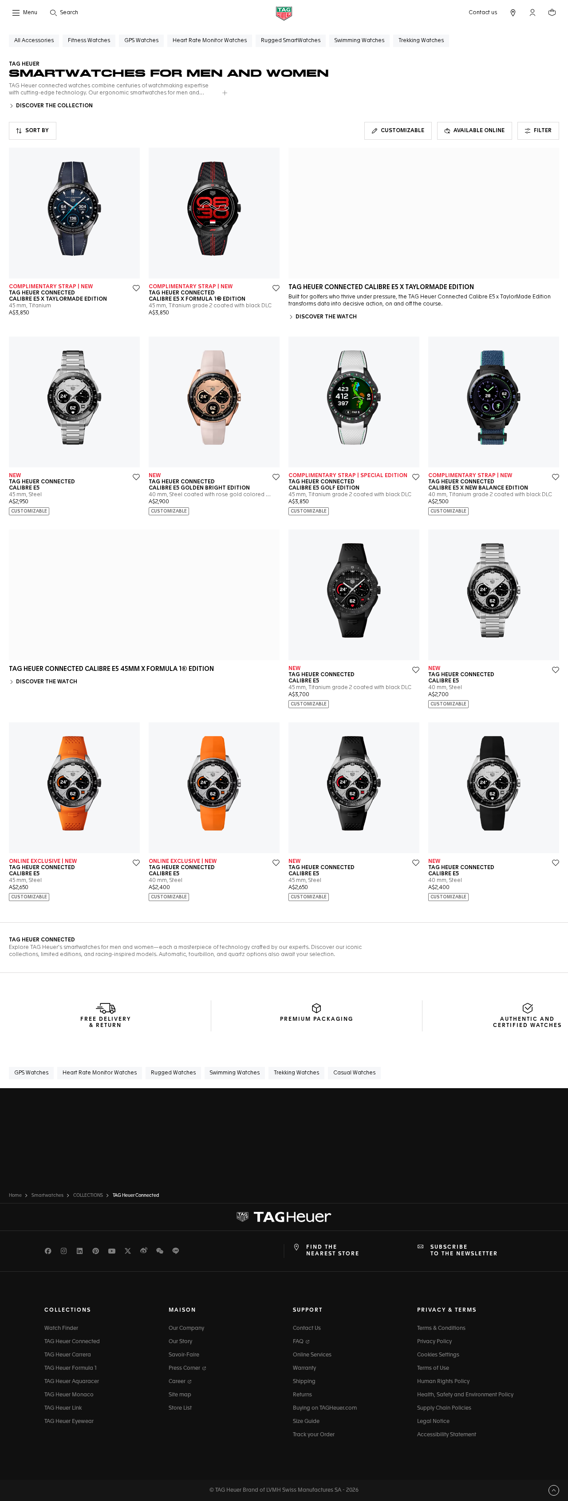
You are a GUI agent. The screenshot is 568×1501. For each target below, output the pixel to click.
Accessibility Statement (446, 1435)
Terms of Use (433, 1368)
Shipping (304, 1381)
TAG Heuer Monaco (69, 1395)
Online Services (312, 1355)
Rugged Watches (173, 1073)
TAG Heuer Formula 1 (70, 1368)
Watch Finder (61, 1328)
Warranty (304, 1368)
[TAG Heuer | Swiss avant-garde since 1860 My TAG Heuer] (284, 1217)
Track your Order (314, 1435)
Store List (180, 1408)
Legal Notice (433, 1421)
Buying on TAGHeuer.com (325, 1408)
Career (178, 1381)
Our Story (180, 1341)
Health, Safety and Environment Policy (465, 1395)
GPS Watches (31, 1073)
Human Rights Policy (443, 1381)
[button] (532, 12)
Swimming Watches (235, 1073)
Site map (180, 1395)
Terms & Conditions (441, 1328)
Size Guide (306, 1421)
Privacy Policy (434, 1341)
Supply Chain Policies (444, 1408)
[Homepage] (284, 13)
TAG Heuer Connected (72, 1341)
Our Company (186, 1328)
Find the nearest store (332, 1250)
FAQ (299, 1341)
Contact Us (307, 1328)
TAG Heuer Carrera (67, 1355)
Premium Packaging (316, 1019)
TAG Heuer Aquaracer (71, 1381)
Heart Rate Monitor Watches (100, 1073)
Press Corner (185, 1368)
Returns (302, 1395)
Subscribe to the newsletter (464, 1250)
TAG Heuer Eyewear (69, 1421)
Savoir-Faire (184, 1355)
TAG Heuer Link (63, 1408)
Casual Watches (354, 1073)
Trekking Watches (296, 1073)
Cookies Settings (438, 1355)
